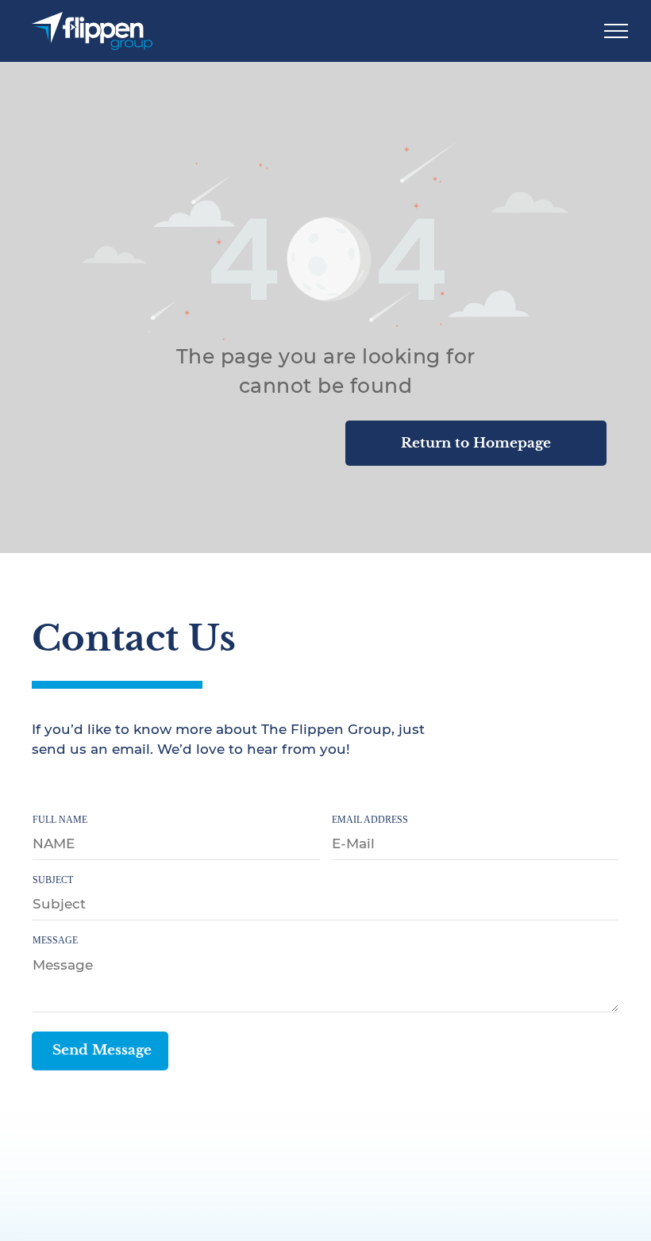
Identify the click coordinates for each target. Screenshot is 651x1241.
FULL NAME (60, 819)
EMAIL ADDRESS (370, 819)
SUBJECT (53, 880)
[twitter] (76, 789)
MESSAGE (55, 940)
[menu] (616, 31)
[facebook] (42, 789)
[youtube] (110, 789)
